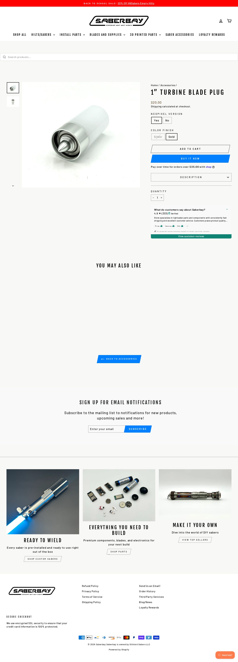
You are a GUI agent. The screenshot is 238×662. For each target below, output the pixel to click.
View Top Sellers (195, 540)
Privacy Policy (90, 591)
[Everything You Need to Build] (119, 495)
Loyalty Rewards (212, 34)
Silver (158, 136)
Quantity (159, 191)
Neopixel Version (167, 114)
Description (191, 177)
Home (154, 85)
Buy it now (190, 158)
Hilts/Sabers (41, 34)
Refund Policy (90, 585)
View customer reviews (191, 236)
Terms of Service (92, 596)
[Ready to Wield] (42, 501)
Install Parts (71, 34)
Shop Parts (119, 551)
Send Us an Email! (150, 585)
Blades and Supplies (106, 34)
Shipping (156, 106)
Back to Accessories (121, 359)
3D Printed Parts (144, 34)
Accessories (167, 85)
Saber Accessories (180, 34)
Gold (172, 136)
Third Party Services (151, 596)
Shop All (20, 34)
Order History (147, 591)
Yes (156, 120)
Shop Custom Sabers (43, 559)
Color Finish (162, 130)
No (167, 120)
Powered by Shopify (119, 649)
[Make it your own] (195, 494)
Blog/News (145, 602)
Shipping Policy (91, 602)
